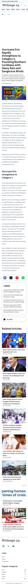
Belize (13, 9)
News (8, 9)
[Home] (2, 14)
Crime (23, 9)
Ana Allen (10, 319)
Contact (4, 559)
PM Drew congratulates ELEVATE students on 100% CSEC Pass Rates (13, 306)
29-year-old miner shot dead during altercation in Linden (13, 296)
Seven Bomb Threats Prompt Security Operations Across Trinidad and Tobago (14, 301)
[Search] (21, 5)
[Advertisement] (14, 31)
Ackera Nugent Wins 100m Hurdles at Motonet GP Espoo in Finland (14, 311)
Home (3, 9)
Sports (18, 9)
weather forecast (17, 133)
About (3, 556)
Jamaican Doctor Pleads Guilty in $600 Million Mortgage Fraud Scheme (14, 291)
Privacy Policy (5, 561)
